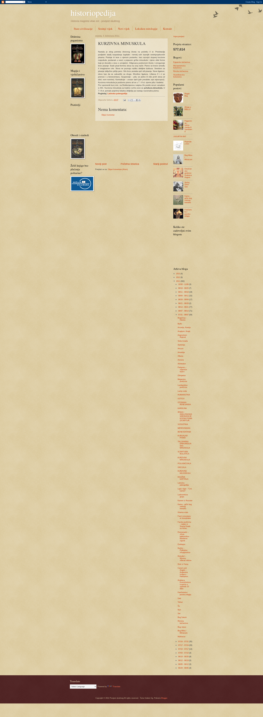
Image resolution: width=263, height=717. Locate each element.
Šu (179, 606)
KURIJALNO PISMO (183, 437)
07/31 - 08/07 (183, 315)
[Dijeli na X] (134, 100)
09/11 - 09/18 (183, 292)
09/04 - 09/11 (183, 296)
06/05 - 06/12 (183, 664)
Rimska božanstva (180, 71)
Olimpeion (182, 375)
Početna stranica (130, 164)
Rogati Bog (187, 95)
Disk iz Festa (183, 564)
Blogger (164, 698)
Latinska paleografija (117, 94)
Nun (179, 610)
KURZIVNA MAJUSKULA (184, 472)
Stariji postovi (160, 164)
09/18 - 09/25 (183, 288)
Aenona (181, 360)
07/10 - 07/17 (183, 649)
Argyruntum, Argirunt (182, 336)
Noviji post (101, 164)
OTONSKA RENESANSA (184, 403)
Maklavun (181, 637)
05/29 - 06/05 (183, 668)
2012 (178, 277)
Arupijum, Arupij (184, 331)
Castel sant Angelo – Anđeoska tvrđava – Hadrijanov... (184, 572)
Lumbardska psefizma (182, 386)
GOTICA (181, 399)
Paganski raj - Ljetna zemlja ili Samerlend (188, 126)
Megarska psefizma (182, 380)
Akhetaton (182, 364)
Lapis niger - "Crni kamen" (185, 490)
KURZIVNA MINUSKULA (184, 459)
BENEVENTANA (184, 432)
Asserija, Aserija (184, 327)
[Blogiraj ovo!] (131, 100)
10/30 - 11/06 (183, 284)
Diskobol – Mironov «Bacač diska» (184, 558)
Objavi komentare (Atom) (118, 169)
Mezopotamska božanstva (179, 67)
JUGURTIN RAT (179, 136)
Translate (116, 687)
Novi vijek (124, 29)
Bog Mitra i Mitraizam (183, 632)
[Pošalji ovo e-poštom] (129, 100)
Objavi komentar (108, 115)
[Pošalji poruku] (124, 100)
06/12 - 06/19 (183, 660)
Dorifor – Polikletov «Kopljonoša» (184, 550)
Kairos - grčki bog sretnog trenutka (188, 199)
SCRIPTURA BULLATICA (183, 453)
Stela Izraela (183, 341)
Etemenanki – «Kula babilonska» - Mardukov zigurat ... (184, 536)
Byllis (180, 324)
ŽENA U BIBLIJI (188, 108)
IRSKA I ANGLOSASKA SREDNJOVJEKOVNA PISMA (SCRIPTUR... (185, 416)
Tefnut (180, 602)
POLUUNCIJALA (184, 463)
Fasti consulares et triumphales (184, 517)
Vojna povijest (178, 36)
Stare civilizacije (83, 29)
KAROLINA (182, 408)
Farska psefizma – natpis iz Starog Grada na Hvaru (184, 525)
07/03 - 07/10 (183, 653)
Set (179, 613)
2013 (178, 274)
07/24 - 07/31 (183, 641)
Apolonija (181, 345)
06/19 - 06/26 (183, 657)
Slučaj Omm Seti (187, 184)
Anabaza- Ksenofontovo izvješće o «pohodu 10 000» (184, 584)
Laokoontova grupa (183, 496)
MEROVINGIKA (184, 428)
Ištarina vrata (183, 512)
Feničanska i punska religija (188, 213)
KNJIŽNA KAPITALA (183, 478)
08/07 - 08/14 (183, 311)
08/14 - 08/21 (183, 307)
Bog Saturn (182, 617)
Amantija (181, 352)
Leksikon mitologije (146, 29)
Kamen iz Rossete (185, 501)
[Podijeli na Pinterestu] (139, 100)
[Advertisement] (131, 142)
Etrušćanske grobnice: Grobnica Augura (188, 173)
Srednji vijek (105, 29)
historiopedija (93, 12)
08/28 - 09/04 (183, 299)
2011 (178, 281)
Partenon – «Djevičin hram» (182, 369)
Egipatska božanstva (181, 62)
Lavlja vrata (182, 391)
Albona (180, 356)
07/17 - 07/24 (183, 645)
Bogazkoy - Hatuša (182, 319)
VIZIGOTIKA (183, 424)
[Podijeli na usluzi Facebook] (137, 100)
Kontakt (167, 29)
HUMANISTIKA (184, 395)
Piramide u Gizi (188, 143)
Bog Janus (182, 627)
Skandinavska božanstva (179, 76)
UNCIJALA (182, 467)
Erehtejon (181, 544)
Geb (179, 598)
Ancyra (180, 348)
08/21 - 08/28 (183, 303)
